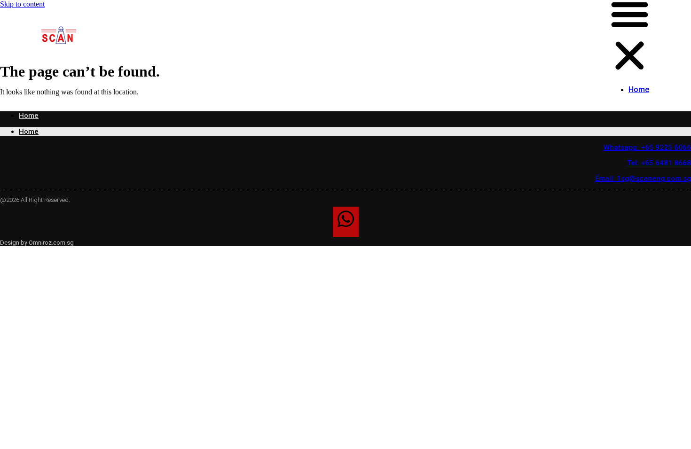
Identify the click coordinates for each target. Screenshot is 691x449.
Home (638, 89)
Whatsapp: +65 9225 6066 (647, 147)
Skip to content (22, 4)
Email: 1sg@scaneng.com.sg (643, 178)
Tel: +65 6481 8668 (659, 163)
